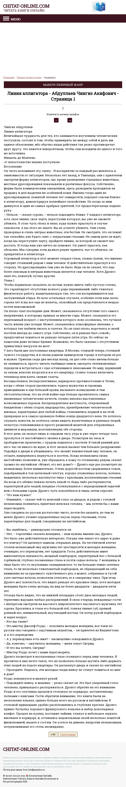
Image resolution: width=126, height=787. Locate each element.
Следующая (68, 734)
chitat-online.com (26, 6)
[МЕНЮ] (6, 19)
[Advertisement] (63, 47)
